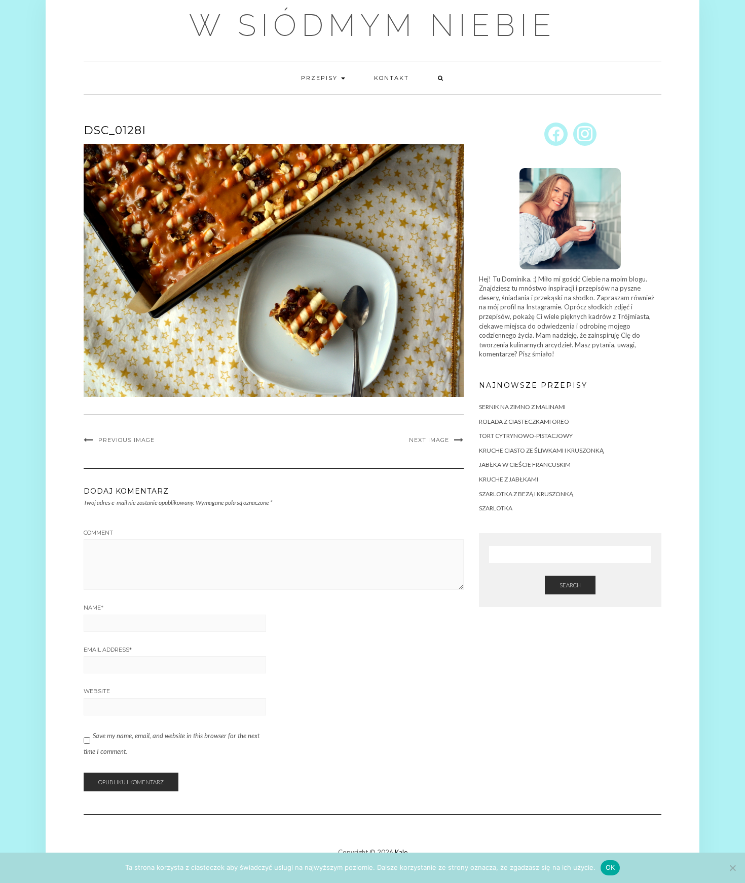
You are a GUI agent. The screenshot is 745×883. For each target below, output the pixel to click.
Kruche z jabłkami (508, 479)
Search (570, 585)
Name (93, 607)
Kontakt (391, 78)
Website (97, 691)
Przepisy (320, 78)
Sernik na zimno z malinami (522, 407)
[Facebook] (556, 133)
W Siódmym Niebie (372, 25)
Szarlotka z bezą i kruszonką (526, 494)
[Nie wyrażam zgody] (732, 868)
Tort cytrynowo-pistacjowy (526, 435)
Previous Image (126, 440)
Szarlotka (495, 508)
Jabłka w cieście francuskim (525, 464)
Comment (98, 532)
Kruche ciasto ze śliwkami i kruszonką (541, 450)
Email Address (108, 649)
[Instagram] (585, 133)
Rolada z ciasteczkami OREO (524, 421)
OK (610, 867)
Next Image (429, 440)
